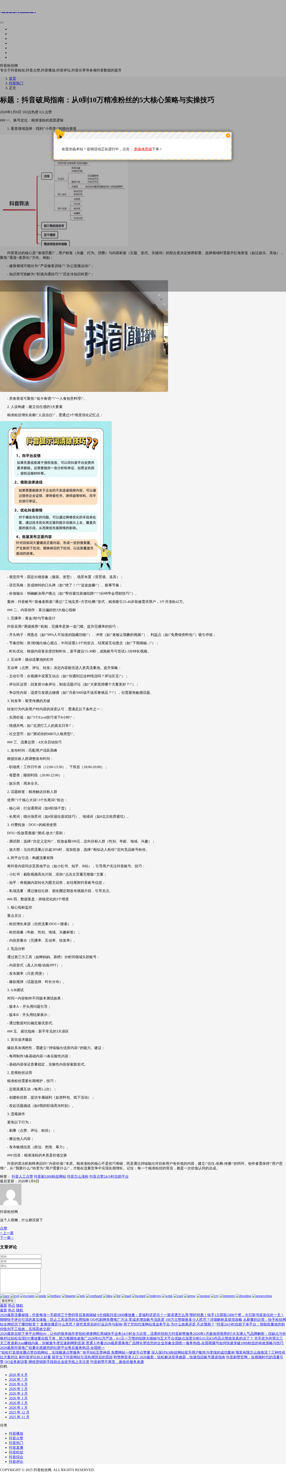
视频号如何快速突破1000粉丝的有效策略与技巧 (246, 1343)
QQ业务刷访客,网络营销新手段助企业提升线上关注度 (46, 1362)
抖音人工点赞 (22, 1176)
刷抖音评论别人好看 (35, 1357)
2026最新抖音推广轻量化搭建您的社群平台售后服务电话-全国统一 (52, 1348)
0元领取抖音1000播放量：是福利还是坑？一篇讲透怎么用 (143, 1315)
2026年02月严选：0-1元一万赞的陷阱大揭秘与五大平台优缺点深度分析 (144, 1338)
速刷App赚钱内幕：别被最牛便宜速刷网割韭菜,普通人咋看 (57, 1343)
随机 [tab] (19, 1305)
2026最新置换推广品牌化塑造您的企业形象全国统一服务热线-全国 (156, 1343)
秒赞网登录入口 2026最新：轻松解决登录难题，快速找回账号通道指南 (169, 1357)
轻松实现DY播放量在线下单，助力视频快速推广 (49, 1338)
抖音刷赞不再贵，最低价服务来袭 (117, 1362)
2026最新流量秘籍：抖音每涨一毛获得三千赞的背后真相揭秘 (48, 1315)
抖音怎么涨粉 (77, 1176)
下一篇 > (7, 1238)
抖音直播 (16, 1447)
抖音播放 (16, 1433)
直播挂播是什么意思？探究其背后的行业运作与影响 (81, 1324)
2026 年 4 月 (18, 1393)
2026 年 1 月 (18, 1407)
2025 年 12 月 (19, 1412)
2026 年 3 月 (18, 1398)
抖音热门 (16, 1443)
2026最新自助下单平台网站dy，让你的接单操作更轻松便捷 (46, 1334)
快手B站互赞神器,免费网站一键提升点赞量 (116, 1352)
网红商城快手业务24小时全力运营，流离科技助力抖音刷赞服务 (143, 1334)
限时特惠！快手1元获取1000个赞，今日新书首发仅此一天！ (236, 1315)
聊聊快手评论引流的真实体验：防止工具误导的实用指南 (44, 1319)
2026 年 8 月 (18, 1375)
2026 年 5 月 (18, 1389)
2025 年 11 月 (19, 1417)
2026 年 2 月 (18, 1403)
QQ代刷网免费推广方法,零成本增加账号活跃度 (127, 1319)
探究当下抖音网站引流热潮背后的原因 (82, 1357)
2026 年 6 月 (18, 1384)
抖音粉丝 (16, 1452)
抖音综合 (16, 1457)
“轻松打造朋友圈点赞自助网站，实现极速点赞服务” (41, 1352)
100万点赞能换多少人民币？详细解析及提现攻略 (203, 1319)
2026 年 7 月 (18, 1379)
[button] (3, 1228)
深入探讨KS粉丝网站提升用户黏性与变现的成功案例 (193, 1352)
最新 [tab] (3, 1305)
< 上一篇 (7, 1233)
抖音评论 (16, 1461)
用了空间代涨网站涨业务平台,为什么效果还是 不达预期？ (168, 1324)
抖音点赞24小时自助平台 (109, 1176)
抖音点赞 (16, 1438)
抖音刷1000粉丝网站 (50, 1176)
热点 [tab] (11, 1305)
